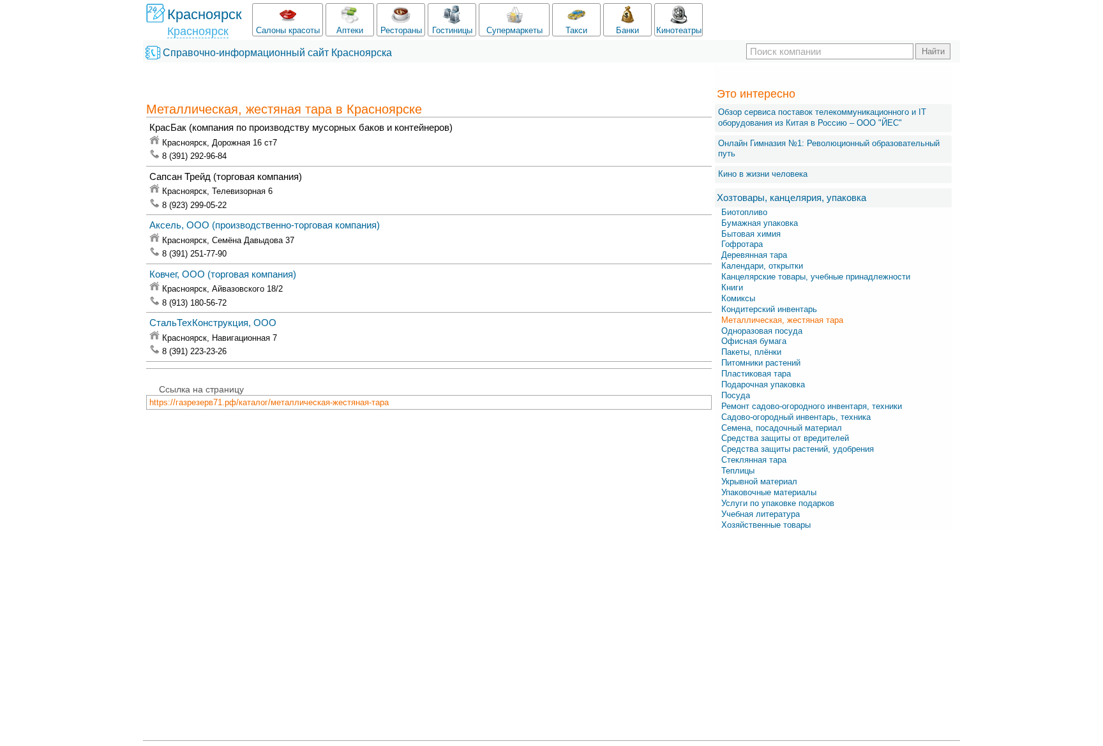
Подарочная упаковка (763, 384)
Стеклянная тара (753, 460)
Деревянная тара (754, 255)
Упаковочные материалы (768, 492)
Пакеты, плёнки (751, 352)
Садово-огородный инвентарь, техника (796, 417)
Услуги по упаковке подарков (777, 503)
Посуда (735, 395)
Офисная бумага (753, 341)
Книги (732, 287)
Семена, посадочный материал (781, 428)
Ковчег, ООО (222, 274)
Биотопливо (744, 212)
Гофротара (742, 244)
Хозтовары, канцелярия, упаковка (791, 197)
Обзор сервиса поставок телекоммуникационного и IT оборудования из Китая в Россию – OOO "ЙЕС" (822, 117)
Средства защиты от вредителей (785, 438)
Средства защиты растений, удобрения (797, 449)
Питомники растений (760, 363)
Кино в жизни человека (762, 174)
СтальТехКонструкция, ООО (212, 322)
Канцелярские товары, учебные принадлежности (815, 276)
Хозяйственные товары (766, 525)
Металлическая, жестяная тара (782, 320)
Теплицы (737, 470)
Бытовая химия (751, 234)
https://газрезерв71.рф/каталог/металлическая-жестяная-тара (269, 402)
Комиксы (738, 298)
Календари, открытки (762, 266)
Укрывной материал (759, 481)
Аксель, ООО (264, 225)
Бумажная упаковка (759, 223)
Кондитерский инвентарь (769, 309)
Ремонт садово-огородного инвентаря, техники (811, 406)
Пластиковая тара (756, 373)
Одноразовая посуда (761, 331)
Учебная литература (760, 514)
